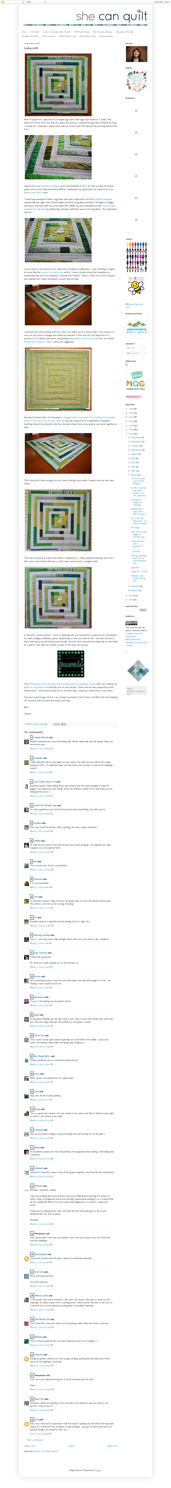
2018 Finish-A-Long (67, 36)
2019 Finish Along (81, 32)
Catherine (38, 1130)
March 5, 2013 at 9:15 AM (41, 772)
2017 (131, 417)
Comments (134, 353)
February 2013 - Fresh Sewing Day (138, 578)
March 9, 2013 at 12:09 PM (42, 1327)
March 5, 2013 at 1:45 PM (41, 987)
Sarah (36, 1015)
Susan (37, 1109)
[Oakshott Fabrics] (136, 198)
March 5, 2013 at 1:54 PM (41, 1005)
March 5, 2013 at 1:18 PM (41, 943)
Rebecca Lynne (41, 1295)
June (133, 462)
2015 (131, 425)
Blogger (98, 1470)
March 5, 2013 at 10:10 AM (41, 852)
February (135, 586)
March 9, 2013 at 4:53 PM (41, 1345)
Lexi (36, 1419)
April (133, 470)
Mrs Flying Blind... (42, 1056)
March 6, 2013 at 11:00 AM (42, 1224)
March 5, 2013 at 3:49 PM (41, 1082)
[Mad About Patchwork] (136, 154)
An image (135, 527)
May (133, 466)
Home (24, 32)
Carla (36, 1091)
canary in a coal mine (52, 272)
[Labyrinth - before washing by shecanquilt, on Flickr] (58, 551)
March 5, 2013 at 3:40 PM (41, 1064)
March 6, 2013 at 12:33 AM (42, 1120)
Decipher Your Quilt (30, 36)
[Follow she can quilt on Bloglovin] (133, 398)
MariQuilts (39, 997)
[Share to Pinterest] (65, 724)
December (136, 437)
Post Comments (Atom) (47, 1451)
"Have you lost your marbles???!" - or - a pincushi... (138, 546)
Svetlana (37, 823)
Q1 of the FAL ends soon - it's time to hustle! (139, 521)
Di (35, 917)
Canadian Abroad (40, 737)
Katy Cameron (40, 953)
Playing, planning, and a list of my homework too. (139, 559)
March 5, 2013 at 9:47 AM (41, 831)
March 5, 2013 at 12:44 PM (41, 925)
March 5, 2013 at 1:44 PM (41, 967)
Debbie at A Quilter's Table (37, 341)
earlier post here (32, 192)
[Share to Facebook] (62, 724)
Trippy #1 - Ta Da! (139, 571)
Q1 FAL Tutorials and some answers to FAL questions (138, 492)
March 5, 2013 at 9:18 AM (41, 796)
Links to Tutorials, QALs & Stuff (56, 32)
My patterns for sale (124, 32)
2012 (131, 595)
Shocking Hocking (42, 935)
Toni (36, 896)
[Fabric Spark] (136, 220)
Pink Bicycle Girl (42, 1319)
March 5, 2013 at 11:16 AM (41, 887)
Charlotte (38, 879)
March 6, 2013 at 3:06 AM (41, 1138)
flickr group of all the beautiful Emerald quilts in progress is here (62, 683)
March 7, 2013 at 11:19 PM (41, 1262)
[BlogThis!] (57, 724)
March (134, 475)
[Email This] (54, 724)
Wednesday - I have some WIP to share (138, 511)
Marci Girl (39, 1399)
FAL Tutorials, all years (102, 32)
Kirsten (37, 976)
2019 (131, 408)
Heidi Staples (41, 1254)
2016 (131, 421)
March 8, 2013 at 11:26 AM (41, 1286)
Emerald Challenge (50, 185)
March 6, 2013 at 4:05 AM (41, 1158)
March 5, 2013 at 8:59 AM (41, 748)
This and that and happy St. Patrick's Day (139, 534)
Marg (37, 1147)
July (133, 458)
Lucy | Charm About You (45, 781)
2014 (131, 429)
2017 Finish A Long (87, 36)
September (136, 450)
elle (35, 861)
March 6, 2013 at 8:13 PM (41, 1244)
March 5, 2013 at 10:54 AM (42, 869)
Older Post (112, 1446)
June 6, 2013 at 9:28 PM (40, 1433)
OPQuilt (38, 1186)
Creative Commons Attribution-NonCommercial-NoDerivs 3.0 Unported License (136, 639)
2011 (131, 599)
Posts (132, 348)
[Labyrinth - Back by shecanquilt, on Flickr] (58, 410)
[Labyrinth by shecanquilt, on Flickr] (58, 116)
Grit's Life (38, 1272)
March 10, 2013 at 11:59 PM (42, 1365)
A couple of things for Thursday (136, 502)
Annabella (38, 758)
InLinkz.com (129, 233)
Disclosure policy (106, 36)
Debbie (37, 840)
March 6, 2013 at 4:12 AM (41, 1176)
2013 (131, 433)
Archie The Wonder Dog (45, 805)
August (134, 454)
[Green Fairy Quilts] (136, 111)
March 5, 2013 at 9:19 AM (41, 813)
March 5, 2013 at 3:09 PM (41, 1046)
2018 (131, 413)
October (135, 445)
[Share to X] (60, 724)
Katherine (38, 1354)
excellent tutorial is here (84, 338)
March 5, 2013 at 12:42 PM (41, 908)
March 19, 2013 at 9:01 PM (41, 1410)
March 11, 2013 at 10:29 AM (42, 1389)
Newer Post (30, 1446)
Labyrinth (135, 567)
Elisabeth (39, 1168)
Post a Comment (35, 1440)
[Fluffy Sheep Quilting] (136, 176)
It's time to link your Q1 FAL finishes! (138, 481)
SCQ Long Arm (48, 36)
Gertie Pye (39, 1035)
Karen (36, 1074)
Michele (38, 1337)
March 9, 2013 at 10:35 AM (42, 1309)
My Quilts (35, 32)
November (136, 441)
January (134, 590)
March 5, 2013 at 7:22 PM (41, 1099)
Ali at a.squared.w (36, 687)
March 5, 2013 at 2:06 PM (41, 1026)
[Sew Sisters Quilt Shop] (136, 132)
